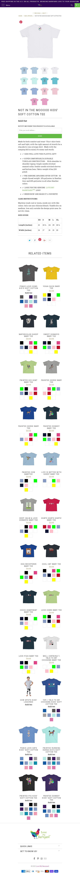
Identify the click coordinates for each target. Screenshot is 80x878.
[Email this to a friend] (50, 240)
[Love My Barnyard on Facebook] (34, 859)
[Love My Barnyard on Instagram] (41, 859)
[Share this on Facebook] (35, 240)
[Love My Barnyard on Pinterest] (38, 859)
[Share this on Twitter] (29, 240)
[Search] (72, 5)
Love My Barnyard (42, 866)
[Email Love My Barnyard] (45, 859)
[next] (59, 41)
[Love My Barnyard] (40, 5)
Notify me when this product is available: (36, 126)
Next (44, 13)
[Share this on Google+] (44, 240)
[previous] (20, 41)
